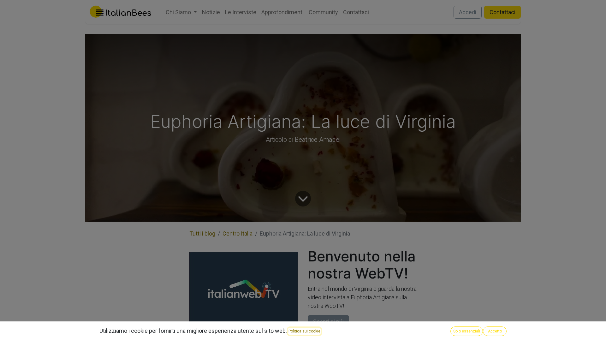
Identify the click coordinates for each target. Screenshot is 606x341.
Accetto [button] (495, 331)
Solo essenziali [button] (466, 331)
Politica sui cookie (304, 331)
